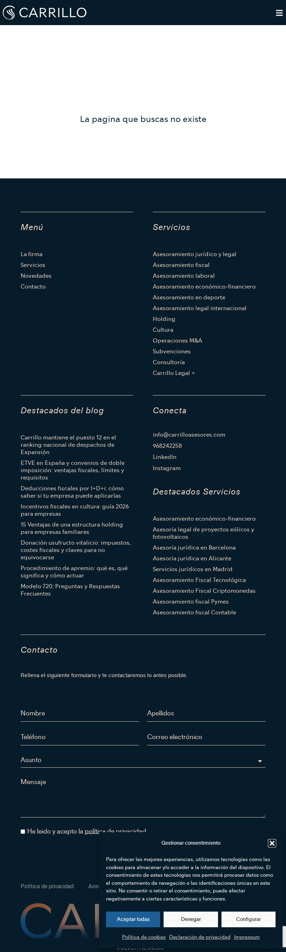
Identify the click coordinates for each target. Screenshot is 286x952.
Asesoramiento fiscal (181, 265)
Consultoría (169, 362)
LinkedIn (164, 457)
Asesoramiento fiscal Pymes (191, 601)
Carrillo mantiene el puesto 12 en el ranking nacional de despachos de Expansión (68, 445)
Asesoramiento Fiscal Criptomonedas (204, 590)
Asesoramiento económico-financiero (204, 286)
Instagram (167, 468)
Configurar (248, 919)
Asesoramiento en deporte (189, 297)
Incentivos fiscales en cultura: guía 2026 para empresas (75, 510)
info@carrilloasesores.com (189, 435)
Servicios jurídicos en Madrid (193, 569)
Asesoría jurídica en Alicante (192, 558)
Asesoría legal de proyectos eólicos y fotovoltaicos (203, 533)
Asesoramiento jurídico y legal (194, 254)
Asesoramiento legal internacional (200, 308)
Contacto (33, 286)
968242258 (167, 446)
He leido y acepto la (86, 831)
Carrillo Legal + (174, 373)
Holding (164, 319)
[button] (272, 843)
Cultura (163, 329)
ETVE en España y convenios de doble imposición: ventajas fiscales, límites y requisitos (73, 470)
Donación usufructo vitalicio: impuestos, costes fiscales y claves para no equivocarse (76, 550)
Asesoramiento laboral (184, 275)
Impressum (247, 937)
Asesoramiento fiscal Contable (194, 612)
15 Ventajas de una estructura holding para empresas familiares (72, 528)
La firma (32, 254)
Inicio (24, 33)
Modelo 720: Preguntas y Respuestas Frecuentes (70, 590)
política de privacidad (115, 831)
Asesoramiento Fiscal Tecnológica (199, 580)
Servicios (33, 265)
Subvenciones (172, 351)
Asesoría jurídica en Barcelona (194, 547)
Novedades (36, 275)
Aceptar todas (133, 919)
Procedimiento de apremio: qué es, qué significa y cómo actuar (74, 572)
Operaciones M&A (177, 340)
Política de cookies (144, 937)
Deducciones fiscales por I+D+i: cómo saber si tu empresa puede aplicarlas (72, 492)
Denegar (191, 919)
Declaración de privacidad (200, 937)
